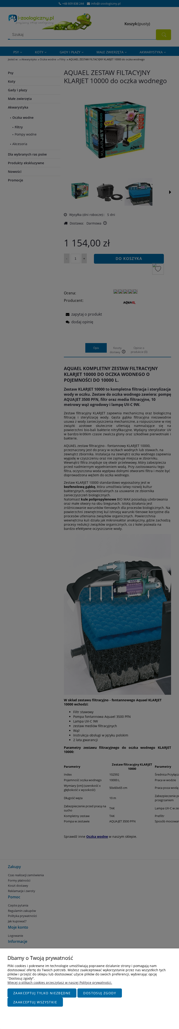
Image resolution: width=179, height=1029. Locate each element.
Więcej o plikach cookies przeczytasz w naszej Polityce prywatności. (59, 982)
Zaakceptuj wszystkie (35, 1002)
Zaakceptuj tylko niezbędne (42, 993)
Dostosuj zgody (99, 993)
